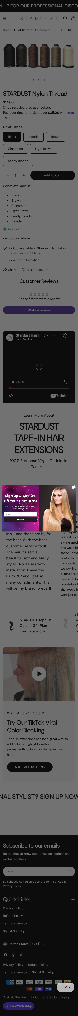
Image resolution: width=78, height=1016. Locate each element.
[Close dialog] (73, 487)
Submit (20, 520)
